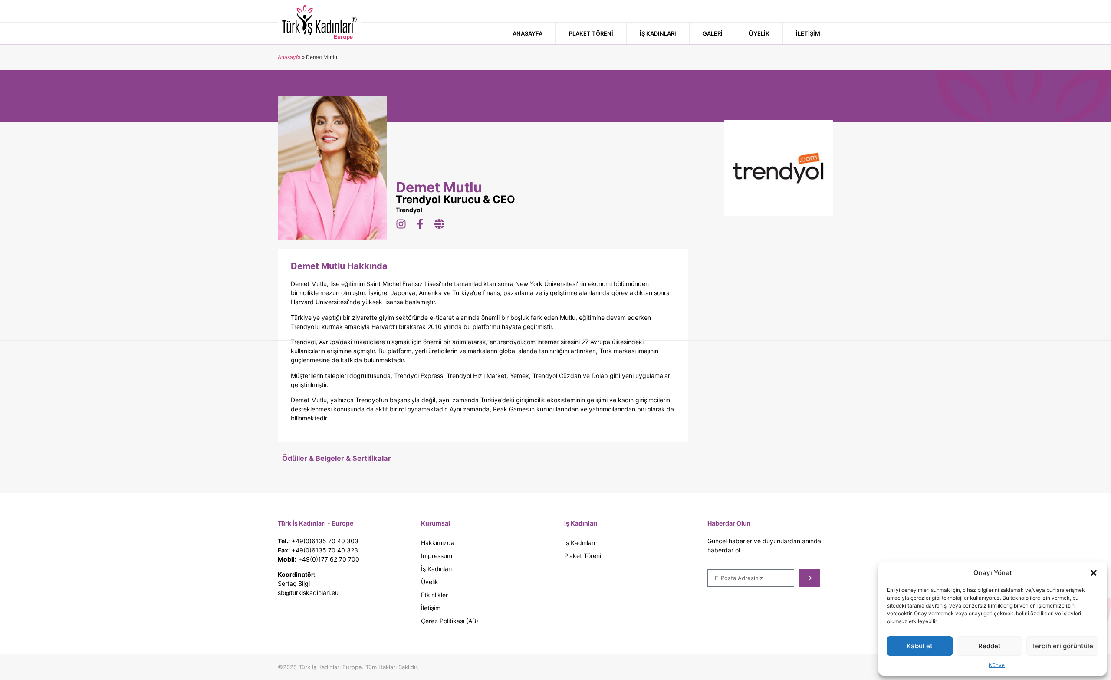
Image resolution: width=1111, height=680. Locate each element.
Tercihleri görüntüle (1062, 646)
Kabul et (920, 646)
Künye (997, 665)
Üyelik (759, 33)
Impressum (436, 555)
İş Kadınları (658, 33)
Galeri (713, 33)
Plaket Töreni (591, 33)
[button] (1093, 572)
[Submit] (809, 578)
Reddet (989, 646)
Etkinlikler (434, 594)
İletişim (808, 33)
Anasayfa (527, 33)
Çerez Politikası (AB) (449, 620)
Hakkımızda (437, 542)
